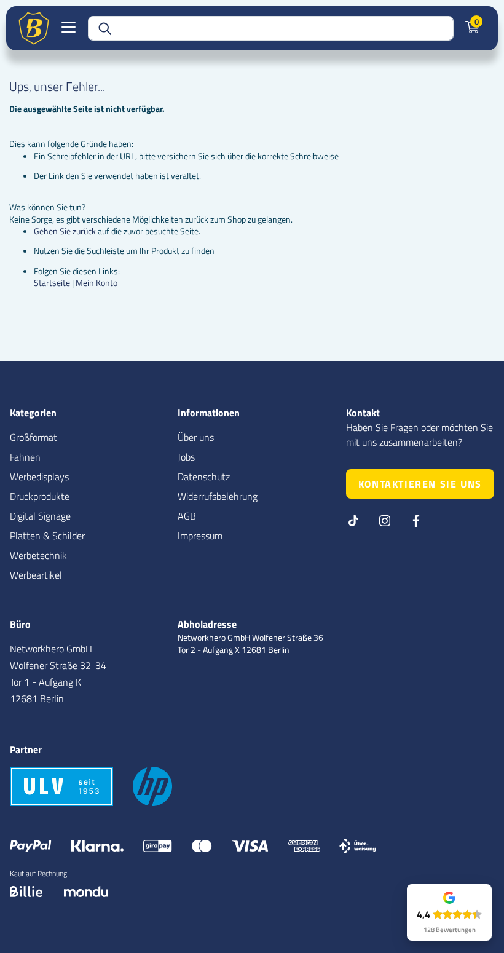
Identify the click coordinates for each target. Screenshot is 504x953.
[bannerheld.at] (33, 28)
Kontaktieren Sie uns (420, 483)
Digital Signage (40, 515)
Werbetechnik (38, 555)
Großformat (33, 437)
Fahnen (25, 456)
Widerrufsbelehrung (218, 496)
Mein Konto (96, 282)
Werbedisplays (39, 476)
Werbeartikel (36, 574)
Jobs (186, 456)
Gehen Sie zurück (65, 230)
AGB (187, 515)
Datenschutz (204, 476)
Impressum (200, 535)
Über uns (196, 437)
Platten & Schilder (47, 535)
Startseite (52, 282)
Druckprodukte (39, 496)
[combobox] (271, 28)
